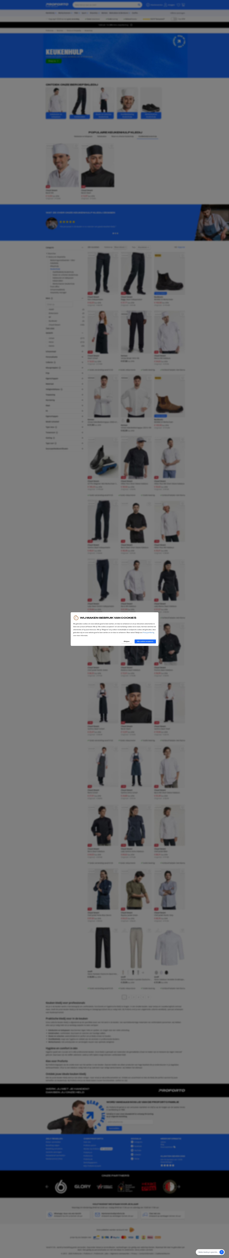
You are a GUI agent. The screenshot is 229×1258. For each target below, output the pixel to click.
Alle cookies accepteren (145, 641)
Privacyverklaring (148, 632)
